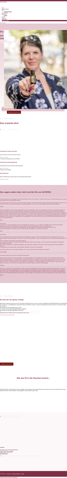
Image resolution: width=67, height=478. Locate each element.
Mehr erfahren (4, 157)
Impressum (9, 473)
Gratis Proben (6, 20)
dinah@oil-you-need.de (8, 451)
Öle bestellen (5, 12)
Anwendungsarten (8, 11)
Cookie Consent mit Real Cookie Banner (9, 477)
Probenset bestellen (14, 112)
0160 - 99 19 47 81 (3, 0)
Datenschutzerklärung (16, 473)
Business (4, 18)
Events (3, 16)
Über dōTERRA (5, 9)
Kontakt (5, 15)
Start (3, 7)
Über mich (4, 14)
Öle (2, 10)
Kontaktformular (4, 453)
